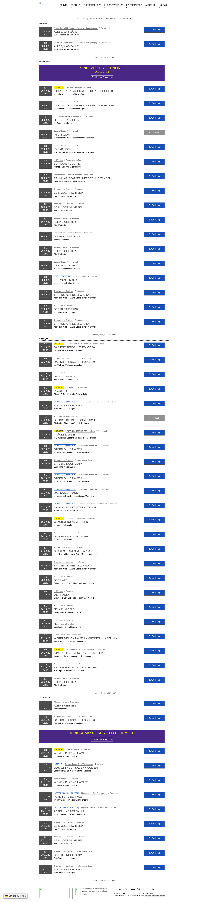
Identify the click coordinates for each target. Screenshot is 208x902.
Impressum (130, 889)
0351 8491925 (150, 893)
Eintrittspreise (134, 6)
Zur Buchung (154, 29)
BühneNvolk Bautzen (62, 635)
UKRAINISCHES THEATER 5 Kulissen (80, 431)
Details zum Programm (102, 77)
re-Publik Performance (75, 87)
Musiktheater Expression (87, 445)
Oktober (111, 18)
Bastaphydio (71, 387)
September (96, 18)
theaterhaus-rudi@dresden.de (155, 896)
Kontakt (163, 6)
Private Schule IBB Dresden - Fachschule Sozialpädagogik (76, 28)
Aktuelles (150, 6)
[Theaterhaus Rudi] (48, 13)
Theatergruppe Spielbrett (63, 189)
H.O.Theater (58, 160)
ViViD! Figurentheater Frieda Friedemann (69, 116)
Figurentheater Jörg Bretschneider (94, 793)
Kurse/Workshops (113, 6)
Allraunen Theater (61, 218)
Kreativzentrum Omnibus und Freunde (93, 504)
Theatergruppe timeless (75, 518)
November (125, 18)
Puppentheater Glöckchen (64, 416)
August (81, 18)
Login (151, 889)
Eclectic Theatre (60, 131)
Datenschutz (142, 889)
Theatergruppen (92, 6)
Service (63, 6)
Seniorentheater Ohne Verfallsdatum (68, 175)
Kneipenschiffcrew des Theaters (78, 344)
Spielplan (75, 6)
